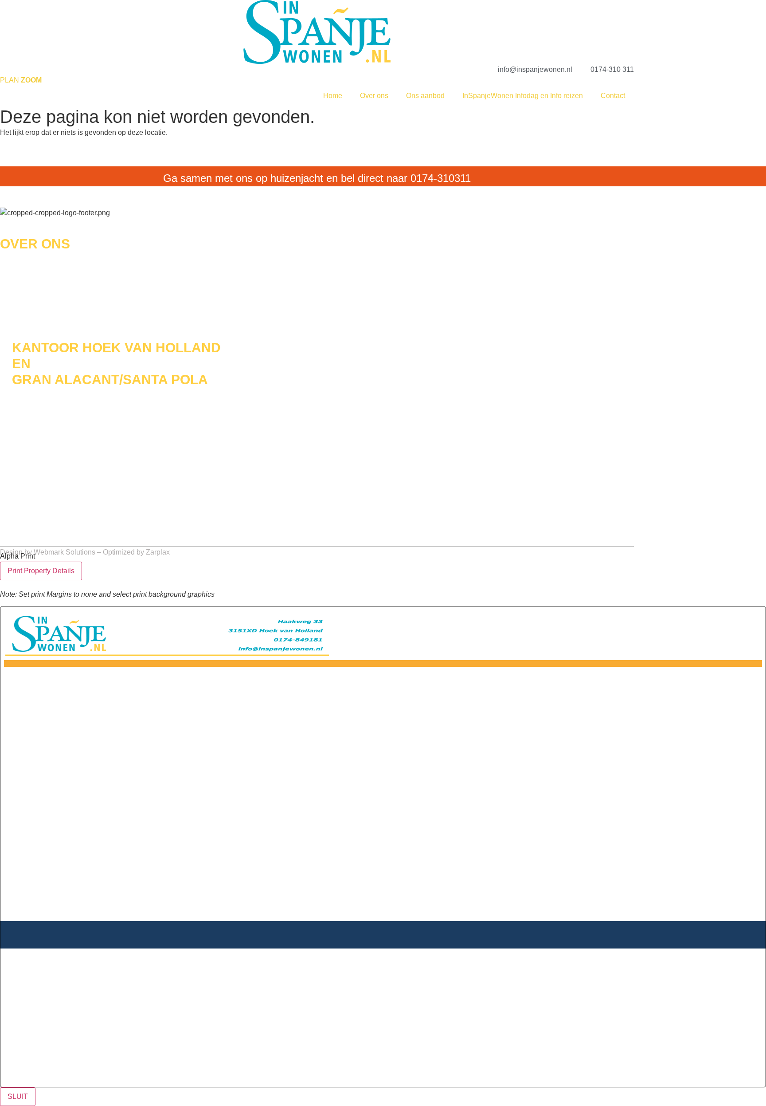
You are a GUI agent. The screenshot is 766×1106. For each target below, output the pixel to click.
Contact (613, 95)
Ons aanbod (425, 95)
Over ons (374, 95)
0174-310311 (440, 178)
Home (332, 95)
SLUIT (18, 1096)
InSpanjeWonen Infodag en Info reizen (522, 95)
